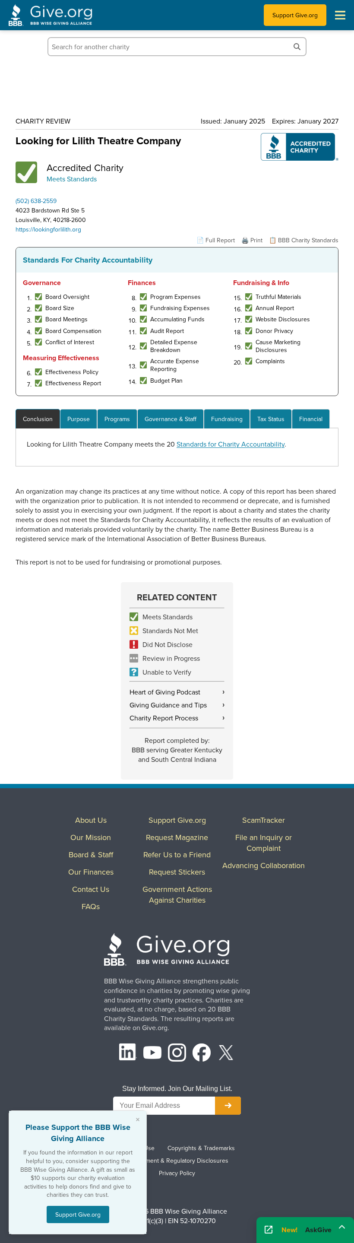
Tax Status (270, 419)
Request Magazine (177, 837)
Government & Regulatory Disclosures (177, 1160)
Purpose (78, 419)
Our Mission (90, 837)
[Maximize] (342, 1227)
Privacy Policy (177, 1173)
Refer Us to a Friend (177, 854)
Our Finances (91, 871)
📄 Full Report (215, 240)
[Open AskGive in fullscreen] (268, 1230)
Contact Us (90, 889)
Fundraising (227, 419)
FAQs (91, 906)
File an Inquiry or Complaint (263, 842)
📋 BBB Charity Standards (303, 240)
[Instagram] (177, 1053)
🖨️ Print (251, 240)
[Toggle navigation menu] (340, 15)
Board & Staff (91, 854)
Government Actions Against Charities (177, 894)
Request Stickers (177, 871)
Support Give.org (295, 15)
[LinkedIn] (128, 1053)
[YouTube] (152, 1053)
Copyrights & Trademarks (201, 1148)
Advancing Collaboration (263, 865)
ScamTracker (263, 820)
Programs (117, 419)
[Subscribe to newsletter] (228, 1106)
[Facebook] (202, 1053)
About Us (91, 820)
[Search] (297, 46)
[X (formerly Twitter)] (226, 1053)
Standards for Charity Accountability (230, 444)
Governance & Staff (170, 419)
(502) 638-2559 (36, 201)
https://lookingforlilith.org (48, 229)
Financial (310, 419)
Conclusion (38, 419)
